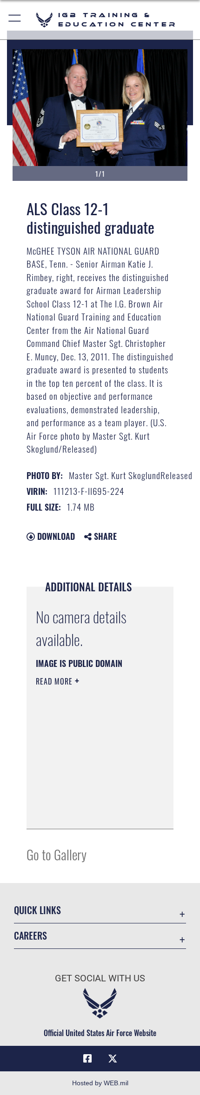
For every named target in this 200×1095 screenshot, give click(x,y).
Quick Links (37, 910)
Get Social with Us (100, 978)
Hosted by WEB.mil (100, 1083)
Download (55, 536)
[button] (15, 19)
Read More (55, 681)
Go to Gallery (57, 854)
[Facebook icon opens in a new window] (87, 1059)
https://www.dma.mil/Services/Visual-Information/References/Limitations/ (92, 812)
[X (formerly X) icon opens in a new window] (113, 1059)
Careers (30, 935)
